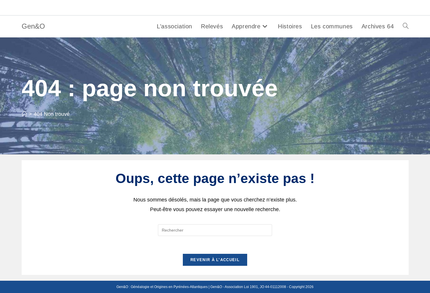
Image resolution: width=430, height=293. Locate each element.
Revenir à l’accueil (215, 260)
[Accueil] (24, 114)
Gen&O (33, 26)
